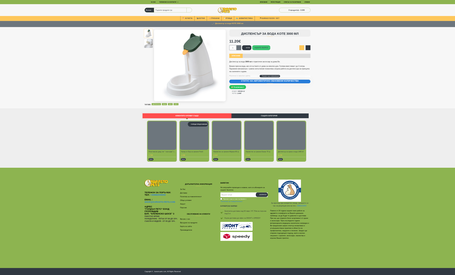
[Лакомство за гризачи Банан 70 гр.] (259, 135)
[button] (270, 76)
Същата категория (269, 116)
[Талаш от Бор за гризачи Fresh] (194, 135)
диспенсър (156, 104)
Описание (236, 56)
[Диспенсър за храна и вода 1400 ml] (291, 135)
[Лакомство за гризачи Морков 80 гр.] (226, 135)
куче (170, 104)
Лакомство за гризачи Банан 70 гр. (258, 152)
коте (176, 104)
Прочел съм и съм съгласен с (233, 200)
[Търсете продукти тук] (189, 10)
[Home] (146, 2)
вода (164, 104)
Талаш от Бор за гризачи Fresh (192, 152)
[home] (212, 23)
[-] (238, 49)
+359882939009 (158, 195)
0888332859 (301, 206)
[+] (238, 46)
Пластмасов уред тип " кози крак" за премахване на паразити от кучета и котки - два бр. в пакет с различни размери (162, 152)
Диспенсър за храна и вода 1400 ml (291, 152)
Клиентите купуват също (187, 116)
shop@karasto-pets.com (160, 202)
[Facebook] (227, 172)
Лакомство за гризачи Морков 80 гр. (226, 152)
